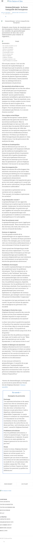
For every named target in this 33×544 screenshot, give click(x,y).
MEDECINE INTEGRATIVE (19, 12)
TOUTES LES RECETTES (6, 504)
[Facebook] (1, 16)
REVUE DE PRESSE (5, 510)
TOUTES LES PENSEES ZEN (7, 507)
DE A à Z (2, 513)
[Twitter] (5, 16)
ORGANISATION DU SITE (6, 522)
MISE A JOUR (3, 530)
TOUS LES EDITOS (5, 501)
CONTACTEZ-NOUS (5, 519)
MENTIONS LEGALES (5, 528)
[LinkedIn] (3, 16)
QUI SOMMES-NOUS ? (6, 525)
